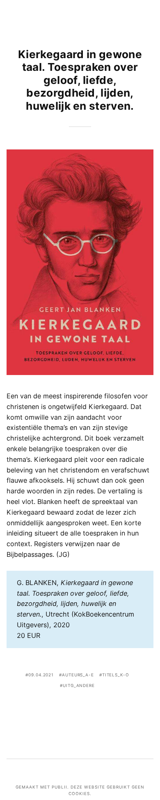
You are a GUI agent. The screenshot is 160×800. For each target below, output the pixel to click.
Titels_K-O (115, 674)
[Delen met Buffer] (104, 708)
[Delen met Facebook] (55, 708)
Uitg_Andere (79, 685)
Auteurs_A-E (78, 674)
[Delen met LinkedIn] (92, 708)
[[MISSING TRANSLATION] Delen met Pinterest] (80, 708)
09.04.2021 (41, 674)
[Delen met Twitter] (68, 708)
